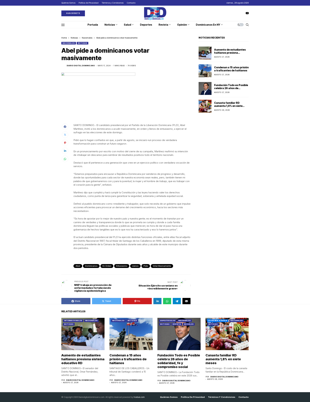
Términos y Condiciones (221, 397)
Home (64, 37)
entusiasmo (121, 266)
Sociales (189, 324)
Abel (78, 266)
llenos (135, 266)
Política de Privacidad (193, 397)
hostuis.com (139, 397)
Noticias (74, 37)
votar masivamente (162, 266)
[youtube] (247, 13)
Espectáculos (167, 320)
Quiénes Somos (169, 397)
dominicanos (91, 266)
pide (146, 266)
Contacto (243, 397)
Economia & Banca (217, 320)
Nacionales (87, 37)
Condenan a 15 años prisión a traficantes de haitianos (231, 69)
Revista (177, 324)
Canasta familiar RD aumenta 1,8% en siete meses (228, 105)
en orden (107, 266)
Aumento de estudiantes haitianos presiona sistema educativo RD (230, 52)
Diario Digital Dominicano (81, 66)
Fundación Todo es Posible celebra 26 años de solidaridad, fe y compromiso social (231, 89)
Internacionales (73, 320)
